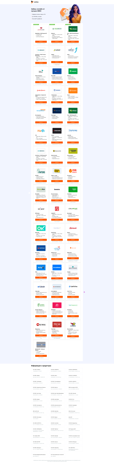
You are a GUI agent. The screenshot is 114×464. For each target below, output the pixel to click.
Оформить (41, 41)
